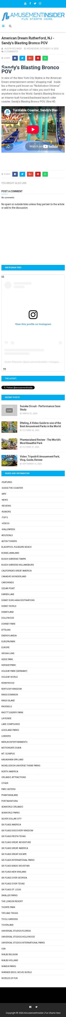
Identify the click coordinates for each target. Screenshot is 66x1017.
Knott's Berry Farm (12, 712)
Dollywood (7, 618)
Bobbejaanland (10, 553)
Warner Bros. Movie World (16, 972)
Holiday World (9, 677)
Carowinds (7, 582)
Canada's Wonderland (13, 576)
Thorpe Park (8, 907)
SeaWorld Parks (10, 813)
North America (9, 771)
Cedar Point (8, 588)
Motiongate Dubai (11, 748)
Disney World (8, 606)
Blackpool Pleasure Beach (16, 547)
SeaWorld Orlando (12, 807)
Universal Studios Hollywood (18, 937)
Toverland (7, 925)
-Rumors (6, 512)
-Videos (5, 523)
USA (3, 948)
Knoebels (6, 706)
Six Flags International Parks (17, 860)
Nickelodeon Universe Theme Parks (20, 765)
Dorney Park (8, 624)
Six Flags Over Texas (12, 883)
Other (4, 783)
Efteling (6, 630)
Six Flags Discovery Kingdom (17, 830)
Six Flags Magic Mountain (15, 866)
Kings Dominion (9, 694)
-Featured (6, 482)
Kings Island (8, 700)
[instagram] (40, 2)
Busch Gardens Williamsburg (17, 565)
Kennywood (7, 683)
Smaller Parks (9, 895)
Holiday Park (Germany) (14, 671)
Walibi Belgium (9, 954)
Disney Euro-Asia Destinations (17, 600)
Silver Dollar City (11, 818)
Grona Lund (7, 653)
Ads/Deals (7, 535)
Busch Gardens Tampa (13, 559)
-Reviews (6, 506)
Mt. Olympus (8, 753)
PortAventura (9, 801)
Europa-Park (8, 641)
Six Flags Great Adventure (16, 842)
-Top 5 (4, 517)
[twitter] (35, 2)
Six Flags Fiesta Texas (13, 836)
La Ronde (6, 718)
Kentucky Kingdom (11, 689)
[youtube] (25, 2)
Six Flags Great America (14, 848)
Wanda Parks (8, 966)
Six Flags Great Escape (14, 854)
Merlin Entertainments (14, 742)
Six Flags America (11, 824)
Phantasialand (9, 795)
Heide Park (7, 659)
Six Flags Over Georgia (14, 878)
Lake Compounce (10, 724)
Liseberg (6, 736)
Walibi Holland (9, 960)
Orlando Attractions (13, 777)
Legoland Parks (10, 730)
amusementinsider (36, 361)
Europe (5, 647)
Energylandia (9, 635)
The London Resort (12, 901)
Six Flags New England (13, 872)
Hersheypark (8, 665)
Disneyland (7, 612)
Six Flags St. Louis (11, 889)
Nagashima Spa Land (12, 759)
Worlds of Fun (9, 978)
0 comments (11, 51)
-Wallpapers (8, 529)
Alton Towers (9, 541)
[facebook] (30, 2)
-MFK (3, 494)
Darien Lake (7, 594)
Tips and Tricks (9, 913)
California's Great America (16, 571)
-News (4, 500)
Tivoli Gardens (9, 919)
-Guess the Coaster (12, 488)
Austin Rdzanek (13, 361)
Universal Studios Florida (16, 931)
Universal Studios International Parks (23, 943)
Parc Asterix (8, 789)
